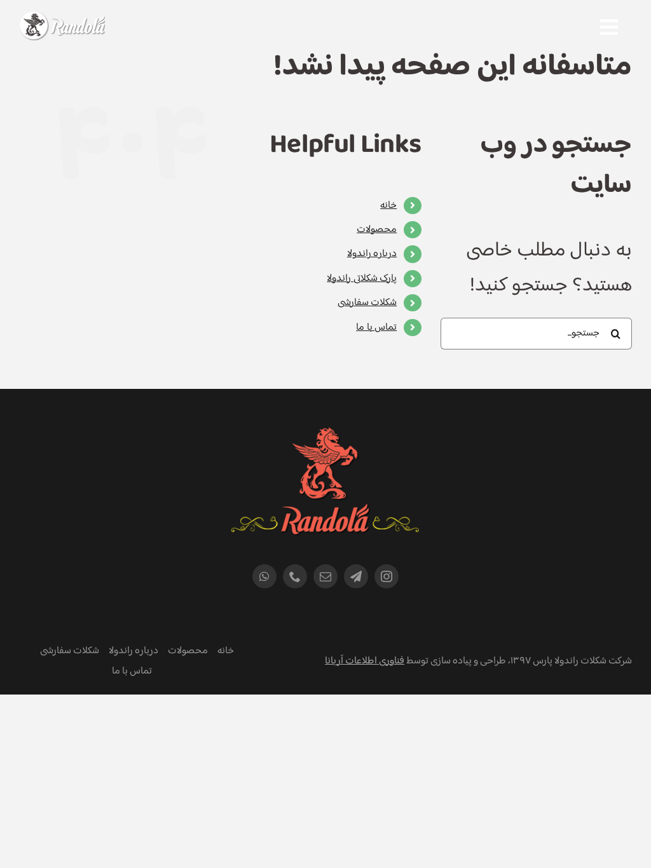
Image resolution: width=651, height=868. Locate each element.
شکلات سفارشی (367, 302)
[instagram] (386, 576)
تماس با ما (376, 327)
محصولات (377, 229)
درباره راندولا (372, 253)
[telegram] (356, 576)
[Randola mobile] (62, 19)
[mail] (325, 576)
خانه (388, 205)
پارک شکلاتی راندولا (362, 278)
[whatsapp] (264, 576)
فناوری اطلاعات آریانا (364, 661)
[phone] (295, 576)
